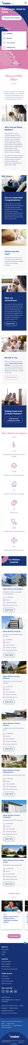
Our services (5, 976)
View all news (14, 936)
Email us (8, 600)
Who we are (5, 949)
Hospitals (5, 959)
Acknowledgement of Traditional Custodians (11, 1000)
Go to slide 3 (5, 28)
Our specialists (6, 978)
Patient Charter (13, 1008)
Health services (7, 973)
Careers (4, 952)
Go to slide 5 (9, 28)
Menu (25, 2)
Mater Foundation (7, 1027)
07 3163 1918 (9, 639)
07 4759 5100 (9, 823)
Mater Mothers (6, 966)
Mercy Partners (6, 997)
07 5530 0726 (9, 868)
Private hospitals (6, 961)
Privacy (21, 1005)
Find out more (11, 377)
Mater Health (10, 1023)
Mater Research (17, 1025)
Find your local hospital (12, 18)
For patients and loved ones (9, 969)
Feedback (4, 1008)
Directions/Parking (11, 602)
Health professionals (7, 981)
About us (5, 947)
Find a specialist (10, 645)
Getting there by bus (11, 605)
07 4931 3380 (9, 778)
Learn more (7, 23)
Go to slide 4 (7, 28)
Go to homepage (8, 2)
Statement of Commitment (9, 1013)
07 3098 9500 (9, 597)
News (3, 954)
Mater (3, 1023)
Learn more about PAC (11, 23)
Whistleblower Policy (7, 1010)
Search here (11, 324)
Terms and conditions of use (10, 1005)
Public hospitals (6, 964)
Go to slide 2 (4, 28)
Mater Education (6, 1025)
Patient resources (6, 983)
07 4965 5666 (9, 733)
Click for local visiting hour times (13, 419)
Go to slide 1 (2, 28)
